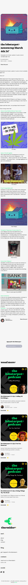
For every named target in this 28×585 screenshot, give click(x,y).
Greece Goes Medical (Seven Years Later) (11, 111)
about (2, 538)
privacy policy (23, 581)
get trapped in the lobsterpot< (9, 552)
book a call (3, 562)
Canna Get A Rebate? (6, 261)
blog (2, 540)
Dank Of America (5, 295)
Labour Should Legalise (6, 153)
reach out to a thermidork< (8, 560)
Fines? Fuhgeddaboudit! (7, 188)
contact (3, 542)
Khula (16, 582)
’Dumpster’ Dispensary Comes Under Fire (11, 230)
